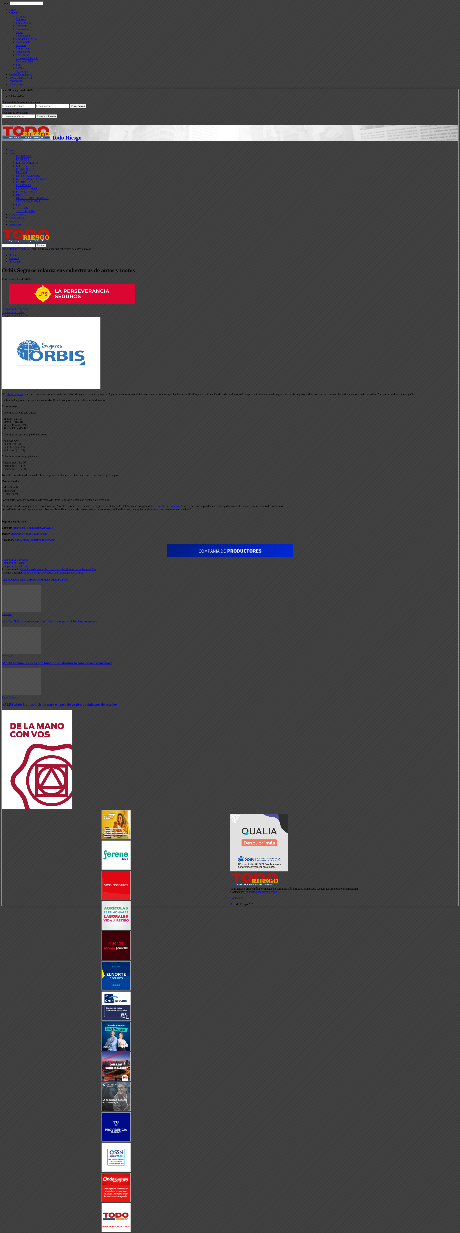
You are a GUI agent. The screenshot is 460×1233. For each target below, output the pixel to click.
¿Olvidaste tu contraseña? (16, 109)
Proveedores (23, 51)
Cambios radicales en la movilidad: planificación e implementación (58, 569)
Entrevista (21, 25)
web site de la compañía (166, 506)
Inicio (5, 248)
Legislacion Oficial (26, 38)
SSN (18, 64)
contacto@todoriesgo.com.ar (262, 891)
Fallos (19, 32)
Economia (21, 16)
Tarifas (20, 67)
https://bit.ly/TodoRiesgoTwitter (29, 533)
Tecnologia (22, 71)
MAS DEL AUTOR (55, 579)
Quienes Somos (17, 84)
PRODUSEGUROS (20, 77)
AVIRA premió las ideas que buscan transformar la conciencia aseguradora (57, 663)
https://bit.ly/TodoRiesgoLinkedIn (33, 527)
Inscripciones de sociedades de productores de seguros (52, 572)
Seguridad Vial (24, 61)
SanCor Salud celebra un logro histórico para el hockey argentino (50, 621)
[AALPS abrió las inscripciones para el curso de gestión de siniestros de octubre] (21, 694)
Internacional (23, 35)
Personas (21, 45)
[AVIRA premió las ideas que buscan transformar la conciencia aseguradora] (21, 652)
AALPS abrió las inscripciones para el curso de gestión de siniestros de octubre (59, 704)
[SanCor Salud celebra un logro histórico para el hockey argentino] (21, 611)
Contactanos (237, 897)
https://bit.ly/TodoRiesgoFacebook (35, 539)
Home (12, 9)
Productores (22, 48)
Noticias (13, 12)
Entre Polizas (23, 22)
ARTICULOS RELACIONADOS (22, 579)
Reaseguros (22, 54)
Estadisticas (22, 29)
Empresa (21, 19)
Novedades (15, 261)
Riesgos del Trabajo (27, 58)
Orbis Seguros (15, 394)
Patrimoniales (23, 42)
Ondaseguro (15, 80)
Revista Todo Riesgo (20, 74)
